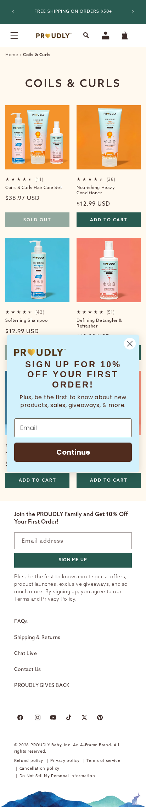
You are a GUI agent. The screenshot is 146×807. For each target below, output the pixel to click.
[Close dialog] (130, 343)
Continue (73, 452)
